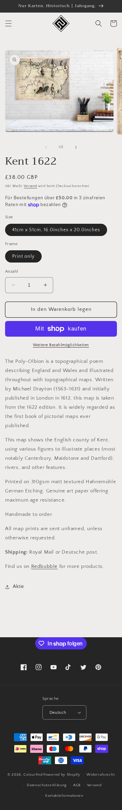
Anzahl (11, 271)
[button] (8, 23)
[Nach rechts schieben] (75, 147)
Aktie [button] (18, 586)
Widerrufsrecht (100, 775)
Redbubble (44, 566)
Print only (23, 256)
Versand (30, 186)
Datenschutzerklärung (47, 785)
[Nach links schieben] (46, 147)
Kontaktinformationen (64, 796)
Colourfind (32, 775)
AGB (77, 785)
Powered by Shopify (61, 775)
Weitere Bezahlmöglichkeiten (61, 345)
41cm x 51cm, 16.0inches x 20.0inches (56, 230)
